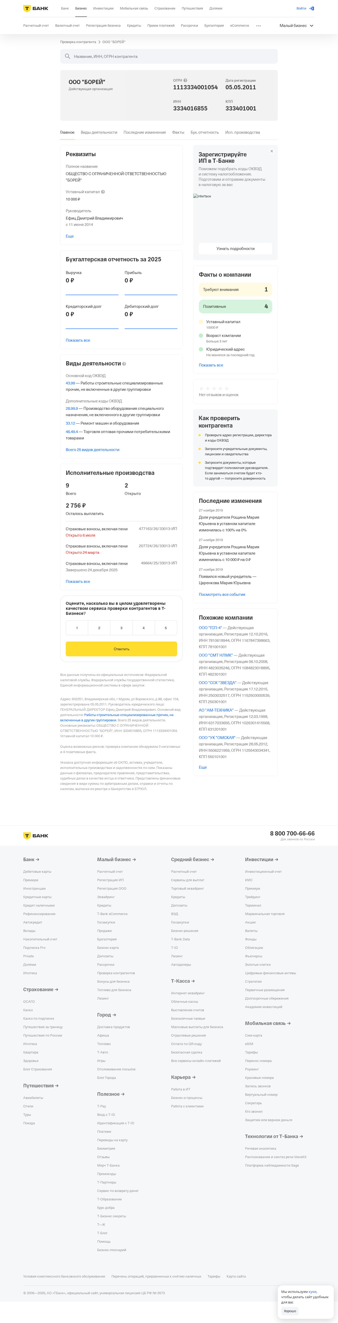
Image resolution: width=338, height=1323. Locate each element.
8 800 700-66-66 (292, 833)
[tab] (67, 132)
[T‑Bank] (35, 8)
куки (312, 1291)
